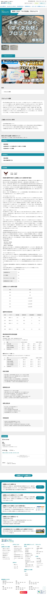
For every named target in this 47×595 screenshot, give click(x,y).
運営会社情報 (38, 558)
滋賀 (5, 587)
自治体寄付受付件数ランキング (18, 554)
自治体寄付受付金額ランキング (18, 556)
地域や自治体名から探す (31, 1)
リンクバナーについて (40, 563)
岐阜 (31, 583)
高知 (22, 589)
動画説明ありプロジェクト (18, 546)
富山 (31, 582)
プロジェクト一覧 (38, 1)
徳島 (16, 589)
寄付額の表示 (36, 3)
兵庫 (11, 587)
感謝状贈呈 (6, 144)
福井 (36, 582)
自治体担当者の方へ (20, 6)
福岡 (29, 587)
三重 (3, 587)
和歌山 (6, 589)
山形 (3, 583)
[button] (5, 47)
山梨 (38, 582)
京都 (7, 587)
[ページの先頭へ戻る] (44, 588)
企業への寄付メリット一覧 (29, 548)
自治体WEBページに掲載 (9, 148)
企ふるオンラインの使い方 (11, 6)
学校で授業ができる (28, 556)
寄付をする (23, 592)
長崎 (33, 587)
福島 (5, 583)
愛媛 (20, 589)
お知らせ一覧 (16, 567)
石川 (33, 582)
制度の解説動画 (39, 561)
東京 (16, 583)
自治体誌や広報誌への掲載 (29, 564)
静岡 (33, 583)
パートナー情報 (39, 560)
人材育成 (38, 546)
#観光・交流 (12, 452)
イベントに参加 (27, 558)
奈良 (3, 589)
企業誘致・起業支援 (39, 548)
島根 (18, 587)
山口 (24, 587)
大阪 (9, 587)
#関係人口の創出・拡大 (6, 452)
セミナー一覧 (44, 1)
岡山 (20, 587)
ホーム (2, 544)
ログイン (26, 573)
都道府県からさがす (5, 579)
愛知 (36, 583)
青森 (6, 582)
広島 (22, 587)
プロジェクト (38, 544)
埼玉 (22, 582)
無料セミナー (16, 564)
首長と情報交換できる (8, 160)
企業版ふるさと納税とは (6, 548)
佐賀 (31, 587)
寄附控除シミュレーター (6, 557)
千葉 (24, 582)
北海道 (3, 582)
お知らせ (14, 562)
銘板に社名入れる (27, 560)
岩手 (8, 582)
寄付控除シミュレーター (41, 6)
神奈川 (19, 583)
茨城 (16, 582)
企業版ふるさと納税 (5, 546)
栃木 (18, 582)
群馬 (20, 582)
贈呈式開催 (6, 158)
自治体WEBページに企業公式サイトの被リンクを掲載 (15, 146)
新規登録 (26, 575)
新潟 (29, 582)
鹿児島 (32, 589)
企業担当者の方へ (28, 6)
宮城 (10, 582)
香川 (18, 589)
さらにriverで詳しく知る (6, 558)
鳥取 (16, 587)
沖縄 (34, 589)
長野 (29, 583)
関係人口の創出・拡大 (40, 551)
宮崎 (29, 589)
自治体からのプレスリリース (29, 566)
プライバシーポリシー (40, 565)
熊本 (36, 587)
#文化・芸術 (17, 452)
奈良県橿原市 (4, 436)
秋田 (12, 582)
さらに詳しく (40, 487)
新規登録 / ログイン (42, 3)
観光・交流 (38, 553)
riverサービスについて (6, 552)
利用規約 (38, 566)
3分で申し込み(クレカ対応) (18, 548)
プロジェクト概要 (7, 91)
